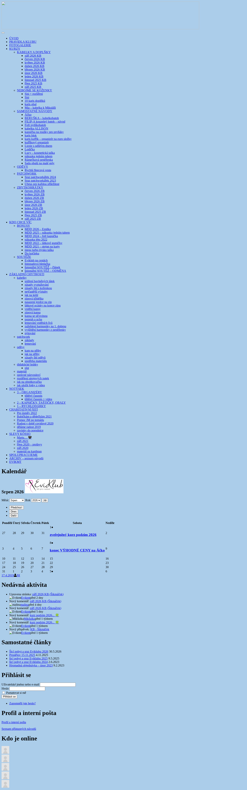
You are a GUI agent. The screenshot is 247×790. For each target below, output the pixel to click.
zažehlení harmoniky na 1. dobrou (45, 326)
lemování (30, 343)
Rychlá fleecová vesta (38, 170)
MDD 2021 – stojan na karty (42, 246)
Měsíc (5, 500)
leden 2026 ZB (34, 208)
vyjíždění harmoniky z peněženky (45, 329)
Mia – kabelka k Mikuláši (40, 107)
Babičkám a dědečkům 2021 (34, 416)
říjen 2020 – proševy (29, 444)
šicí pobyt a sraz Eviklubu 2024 (28, 662)
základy (29, 340)
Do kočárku (32, 253)
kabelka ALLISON (36, 128)
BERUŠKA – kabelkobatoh (42, 118)
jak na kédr (31, 295)
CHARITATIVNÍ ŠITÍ (23, 409)
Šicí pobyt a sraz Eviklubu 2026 (28, 651)
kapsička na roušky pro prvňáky (44, 132)
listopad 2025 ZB (35, 211)
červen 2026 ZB (35, 191)
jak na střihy (32, 354)
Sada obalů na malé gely (39, 163)
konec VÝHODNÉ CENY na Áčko (77, 550)
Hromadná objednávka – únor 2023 (31, 665)
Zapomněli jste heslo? (22, 703)
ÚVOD (14, 38)
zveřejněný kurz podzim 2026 (73, 535)
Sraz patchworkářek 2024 (40, 177)
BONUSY (23, 225)
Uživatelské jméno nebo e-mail (20, 684)
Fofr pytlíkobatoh (35, 125)
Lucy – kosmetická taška (40, 152)
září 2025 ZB (33, 218)
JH (18, 575)
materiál (22, 371)
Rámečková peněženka (39, 159)
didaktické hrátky (27, 364)
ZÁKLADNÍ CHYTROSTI (26, 274)
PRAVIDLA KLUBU (22, 41)
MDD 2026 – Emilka (38, 229)
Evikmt (25, 597)
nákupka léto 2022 (36, 239)
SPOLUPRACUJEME (23, 454)
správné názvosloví (28, 374)
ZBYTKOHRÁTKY (30, 187)
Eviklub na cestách (36, 260)
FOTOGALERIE (20, 45)
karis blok (31, 135)
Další (14, 515)
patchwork (23, 336)
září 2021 (22, 441)
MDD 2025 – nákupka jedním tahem (47, 232)
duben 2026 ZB (34, 198)
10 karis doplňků (35, 100)
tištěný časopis (33, 395)
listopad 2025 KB (35, 80)
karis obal (30, 104)
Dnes (14, 511)
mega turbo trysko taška (39, 250)
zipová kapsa (33, 312)
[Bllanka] (5, 761)
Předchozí (16, 507)
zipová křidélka (34, 298)
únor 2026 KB (33, 73)
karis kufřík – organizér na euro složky (48, 139)
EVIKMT (15, 461)
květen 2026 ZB (35, 194)
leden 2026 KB (34, 76)
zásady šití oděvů (35, 357)
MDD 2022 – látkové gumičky (43, 243)
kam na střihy (33, 350)
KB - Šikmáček (39, 629)
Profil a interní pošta (14, 722)
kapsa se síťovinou (36, 316)
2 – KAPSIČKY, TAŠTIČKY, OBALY (41, 402)
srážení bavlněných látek (40, 281)
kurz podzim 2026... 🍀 (44, 615)
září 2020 (22, 448)
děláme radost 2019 (29, 427)
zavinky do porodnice (30, 430)
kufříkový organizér (37, 142)
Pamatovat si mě (16, 692)
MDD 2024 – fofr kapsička (41, 236)
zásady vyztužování (37, 284)
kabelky (22, 277)
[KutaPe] (5, 769)
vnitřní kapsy (33, 309)
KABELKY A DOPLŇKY (34, 52)
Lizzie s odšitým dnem (38, 145)
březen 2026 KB (35, 69)
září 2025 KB (33, 86)
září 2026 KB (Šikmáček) (47, 594)
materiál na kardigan (29, 451)
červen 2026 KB (35, 59)
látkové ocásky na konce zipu (43, 305)
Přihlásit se (9, 696)
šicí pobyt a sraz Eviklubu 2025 (28, 658)
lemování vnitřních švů (38, 322)
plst (27, 368)
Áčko (28, 114)
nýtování (30, 333)
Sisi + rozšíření (34, 93)
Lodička (30, 149)
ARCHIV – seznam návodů (26, 458)
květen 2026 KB (35, 62)
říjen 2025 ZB (33, 215)
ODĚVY (22, 166)
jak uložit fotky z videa (31, 385)
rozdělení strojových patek (33, 378)
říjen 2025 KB (33, 83)
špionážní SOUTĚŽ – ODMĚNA (45, 270)
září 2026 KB (33, 55)
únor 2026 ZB (33, 204)
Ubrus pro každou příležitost (42, 184)
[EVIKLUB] (100, 28)
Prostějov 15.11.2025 (22, 655)
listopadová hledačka (37, 263)
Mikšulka (29, 618)
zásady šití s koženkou (38, 288)
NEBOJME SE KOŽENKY (34, 90)
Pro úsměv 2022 (27, 413)
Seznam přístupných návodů (19, 728)
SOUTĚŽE (24, 257)
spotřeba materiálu (36, 361)
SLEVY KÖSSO (19, 433)
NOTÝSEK (16, 388)
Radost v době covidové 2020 (35, 423)
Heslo (5, 688)
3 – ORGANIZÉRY (29, 392)
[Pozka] (5, 778)
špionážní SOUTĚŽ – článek (42, 267)
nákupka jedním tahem (38, 156)
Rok (27, 500)
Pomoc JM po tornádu (30, 420)
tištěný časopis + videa (38, 399)
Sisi (27, 97)
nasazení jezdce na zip (38, 302)
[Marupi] (5, 786)
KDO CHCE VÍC (20, 222)
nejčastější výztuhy (36, 291)
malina (24, 604)
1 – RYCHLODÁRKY (31, 406)
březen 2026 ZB (35, 201)
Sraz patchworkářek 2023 (40, 180)
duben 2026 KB (34, 66)
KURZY (14, 48)
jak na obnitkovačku (29, 381)
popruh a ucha (33, 319)
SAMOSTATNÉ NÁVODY (34, 111)
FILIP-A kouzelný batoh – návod (45, 121)
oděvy (21, 347)
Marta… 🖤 (24, 437)
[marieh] (5, 752)
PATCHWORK (26, 173)
